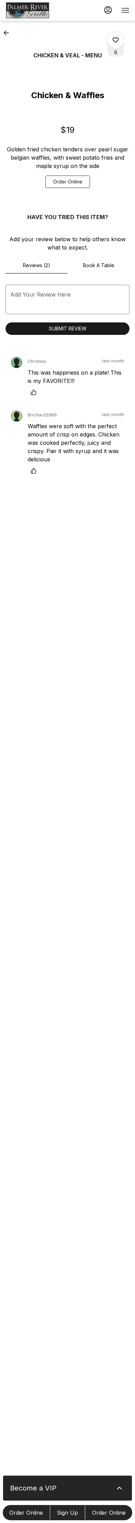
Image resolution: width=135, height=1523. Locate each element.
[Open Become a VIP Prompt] (119, 1488)
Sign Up (67, 1512)
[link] (67, 182)
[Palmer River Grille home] (37, 10)
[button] (8, 32)
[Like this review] (35, 392)
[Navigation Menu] (125, 10)
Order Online (26, 1512)
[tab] (37, 265)
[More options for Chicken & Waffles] (115, 40)
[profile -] (108, 10)
